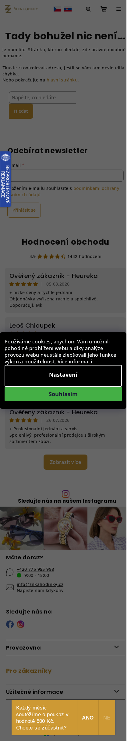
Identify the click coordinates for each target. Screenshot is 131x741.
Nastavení (63, 374)
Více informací (75, 361)
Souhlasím (63, 394)
